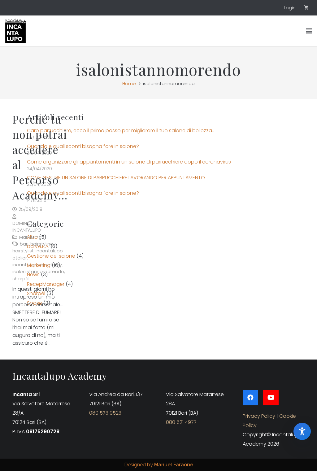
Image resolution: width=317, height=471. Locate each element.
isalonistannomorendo (38, 271)
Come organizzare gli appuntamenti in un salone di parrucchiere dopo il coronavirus (129, 161)
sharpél (20, 279)
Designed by (158, 465)
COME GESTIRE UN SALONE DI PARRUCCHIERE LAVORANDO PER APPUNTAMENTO (116, 177)
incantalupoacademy (37, 265)
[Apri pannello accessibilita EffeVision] (302, 431)
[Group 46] (15, 31)
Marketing (30, 237)
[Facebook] (250, 397)
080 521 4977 (181, 422)
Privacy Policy (259, 416)
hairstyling (41, 244)
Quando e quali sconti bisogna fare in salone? (83, 146)
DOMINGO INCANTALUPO (26, 226)
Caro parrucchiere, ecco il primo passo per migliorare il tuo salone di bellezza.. (120, 130)
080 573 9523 (105, 412)
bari (24, 244)
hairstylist (23, 251)
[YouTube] (271, 397)
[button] (309, 31)
